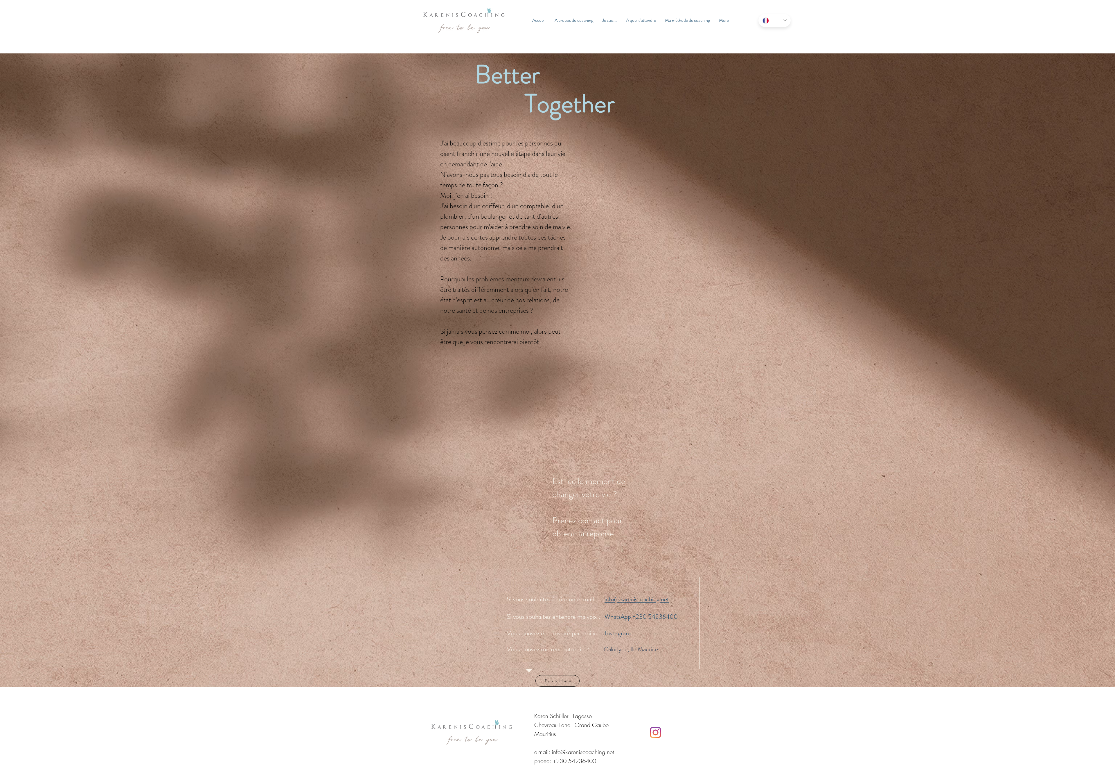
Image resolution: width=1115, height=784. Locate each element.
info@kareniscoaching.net (637, 599)
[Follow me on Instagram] (655, 732)
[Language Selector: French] (774, 20)
